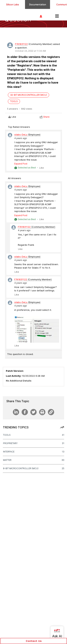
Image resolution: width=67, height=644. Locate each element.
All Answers (14, 178)
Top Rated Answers (19, 126)
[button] (33, 641)
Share (46, 116)
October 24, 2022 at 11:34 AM (30, 51)
